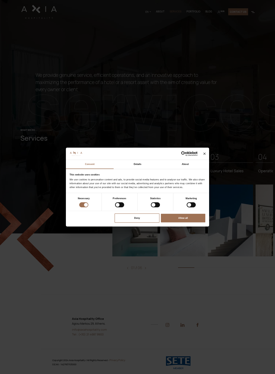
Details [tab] (137, 164)
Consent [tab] (90, 164)
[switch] (119, 204)
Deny (137, 218)
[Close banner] (204, 154)
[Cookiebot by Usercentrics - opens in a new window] (183, 153)
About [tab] (185, 164)
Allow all (183, 218)
